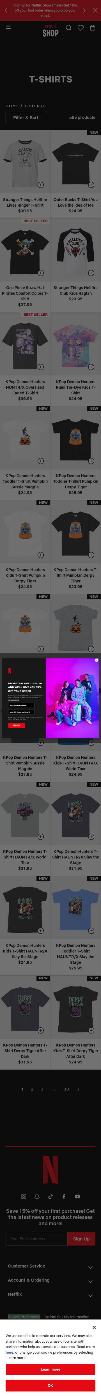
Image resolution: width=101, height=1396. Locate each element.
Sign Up (16, 725)
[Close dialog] (96, 660)
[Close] (94, 1327)
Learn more (50, 1369)
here (9, 1352)
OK (50, 1385)
